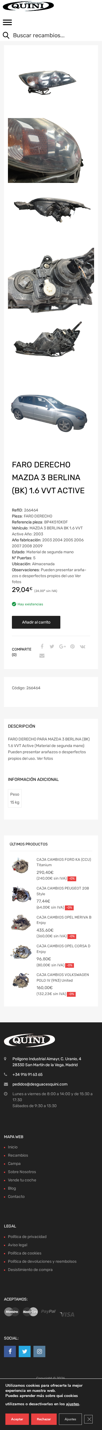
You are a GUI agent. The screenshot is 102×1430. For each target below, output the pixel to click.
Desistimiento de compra (30, 1269)
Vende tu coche (22, 1180)
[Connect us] (10, 1351)
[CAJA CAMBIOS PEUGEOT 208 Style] (21, 894)
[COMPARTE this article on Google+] (61, 647)
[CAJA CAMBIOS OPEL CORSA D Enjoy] (21, 951)
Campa (14, 1163)
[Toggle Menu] (7, 24)
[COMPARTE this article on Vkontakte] (82, 647)
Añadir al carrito (36, 622)
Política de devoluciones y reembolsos (42, 1261)
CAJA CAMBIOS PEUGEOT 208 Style (63, 891)
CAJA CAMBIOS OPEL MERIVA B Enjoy (64, 920)
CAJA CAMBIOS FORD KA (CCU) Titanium (64, 862)
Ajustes (70, 1419)
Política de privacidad (27, 1236)
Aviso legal (17, 1245)
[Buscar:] (47, 35)
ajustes (72, 1404)
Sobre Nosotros (22, 1171)
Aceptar (17, 1419)
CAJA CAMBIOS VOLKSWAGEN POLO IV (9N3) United (63, 978)
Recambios (18, 1155)
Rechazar (44, 1419)
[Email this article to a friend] (41, 656)
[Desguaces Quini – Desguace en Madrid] (28, 6)
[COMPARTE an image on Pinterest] (71, 647)
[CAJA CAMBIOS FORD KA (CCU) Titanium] (21, 865)
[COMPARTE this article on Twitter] (51, 647)
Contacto (16, 1196)
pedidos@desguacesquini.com (39, 1084)
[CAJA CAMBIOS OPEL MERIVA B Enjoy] (21, 923)
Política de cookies (24, 1253)
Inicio (13, 1147)
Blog (12, 1188)
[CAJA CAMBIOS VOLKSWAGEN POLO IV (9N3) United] (21, 980)
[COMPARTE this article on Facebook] (41, 647)
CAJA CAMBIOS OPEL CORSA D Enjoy (63, 949)
